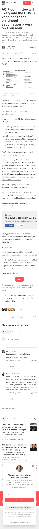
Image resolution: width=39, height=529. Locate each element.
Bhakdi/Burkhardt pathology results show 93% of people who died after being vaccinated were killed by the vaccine (14, 447)
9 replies (11, 366)
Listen (34, 47)
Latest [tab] (9, 419)
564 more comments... (9, 408)
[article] (19, 432)
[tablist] (11, 332)
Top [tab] (4, 419)
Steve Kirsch (11, 46)
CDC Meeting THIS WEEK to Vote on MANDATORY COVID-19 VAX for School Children (20, 298)
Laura (8, 373)
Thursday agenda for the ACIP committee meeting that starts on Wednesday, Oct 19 (19, 61)
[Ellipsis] (36, 351)
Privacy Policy (26, 517)
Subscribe (27, 3)
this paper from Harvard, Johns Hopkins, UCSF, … (17, 178)
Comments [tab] (6, 332)
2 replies (11, 399)
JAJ (7, 351)
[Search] (35, 419)
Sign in (34, 3)
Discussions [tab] (18, 419)
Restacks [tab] (15, 332)
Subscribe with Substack (21, 508)
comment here (14, 203)
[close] (33, 466)
